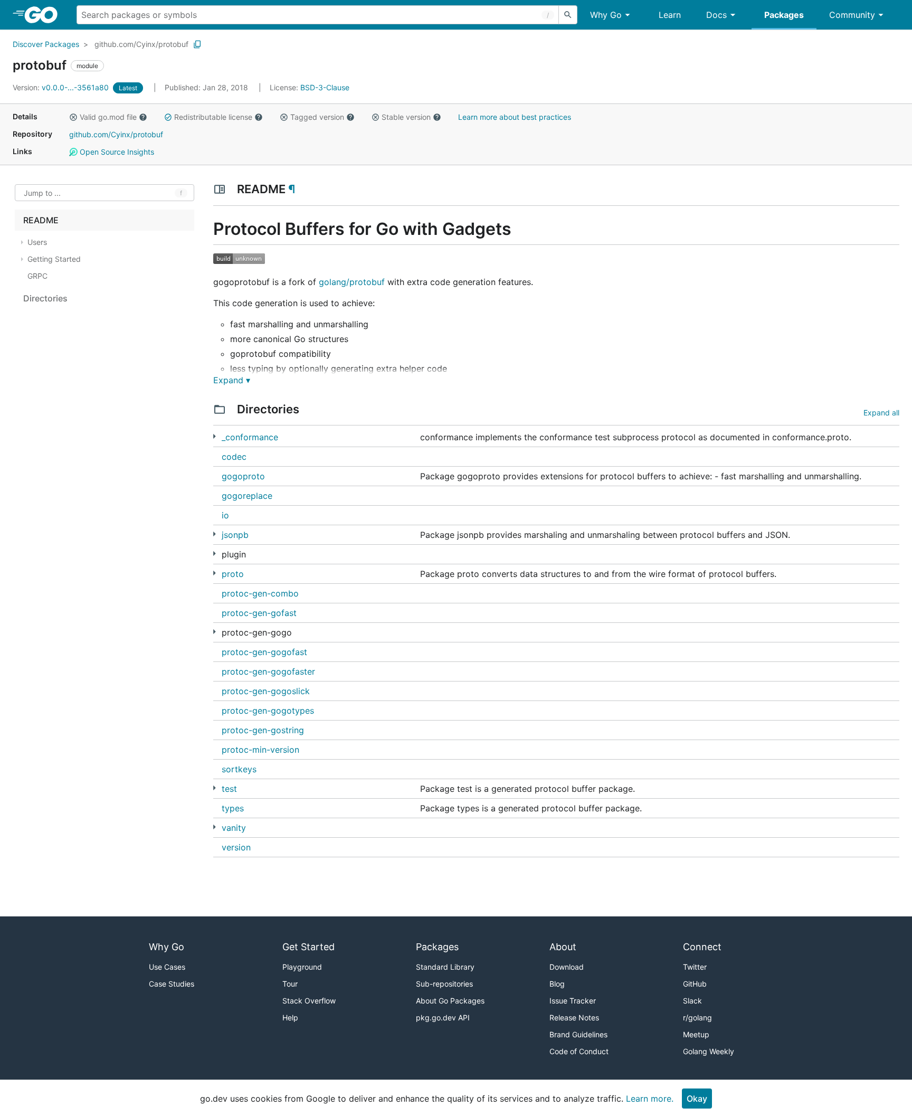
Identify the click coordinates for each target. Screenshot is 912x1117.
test (229, 788)
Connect (702, 946)
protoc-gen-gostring (263, 730)
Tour (290, 983)
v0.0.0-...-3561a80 (62, 87)
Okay (697, 1098)
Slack (692, 1000)
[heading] (45, 14)
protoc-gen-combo (260, 593)
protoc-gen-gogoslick (266, 691)
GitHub (695, 983)
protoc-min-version (260, 749)
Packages (784, 15)
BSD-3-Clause (324, 87)
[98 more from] (214, 787)
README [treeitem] (41, 220)
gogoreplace (247, 495)
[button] (73, 117)
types (233, 808)
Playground (302, 966)
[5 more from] (214, 827)
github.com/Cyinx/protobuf (141, 44)
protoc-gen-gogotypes (268, 710)
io (225, 515)
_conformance (250, 437)
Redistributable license (213, 116)
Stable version (406, 116)
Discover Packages (46, 44)
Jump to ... (42, 192)
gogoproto (243, 476)
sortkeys (239, 769)
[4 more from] (214, 631)
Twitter (695, 966)
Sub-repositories (444, 983)
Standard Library (445, 966)
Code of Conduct (579, 1051)
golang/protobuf (352, 282)
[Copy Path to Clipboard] (197, 44)
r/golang (697, 1017)
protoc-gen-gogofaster (268, 671)
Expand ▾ (231, 380)
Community (852, 15)
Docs (716, 15)
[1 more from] (214, 436)
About (562, 946)
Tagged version (317, 116)
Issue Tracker (572, 1000)
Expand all (881, 412)
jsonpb (235, 534)
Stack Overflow (309, 1000)
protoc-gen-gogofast (264, 652)
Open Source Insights (116, 151)
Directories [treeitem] (45, 298)
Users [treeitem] (37, 242)
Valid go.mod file (108, 116)
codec (234, 456)
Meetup (696, 1034)
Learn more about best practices (514, 116)
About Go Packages (450, 1000)
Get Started (308, 946)
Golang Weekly (708, 1051)
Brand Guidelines (578, 1034)
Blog (557, 983)
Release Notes (574, 1017)
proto (233, 574)
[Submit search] (567, 14)
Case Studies (171, 983)
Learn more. (649, 1098)
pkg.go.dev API (443, 1017)
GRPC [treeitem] (37, 275)
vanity (234, 827)
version (236, 847)
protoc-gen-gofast (259, 613)
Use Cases (167, 966)
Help (290, 1017)
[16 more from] (214, 553)
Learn (670, 15)
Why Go (606, 15)
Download (566, 966)
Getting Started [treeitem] (54, 258)
